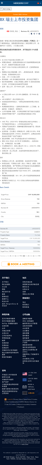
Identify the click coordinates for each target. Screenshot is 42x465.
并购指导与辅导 (8, 380)
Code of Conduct (11, 404)
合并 (3, 328)
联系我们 (26, 305)
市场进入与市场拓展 (9, 375)
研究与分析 (6, 377)
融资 (3, 340)
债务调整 (26, 333)
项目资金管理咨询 (29, 347)
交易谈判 (5, 348)
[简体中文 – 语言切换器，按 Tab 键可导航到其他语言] (36, 3)
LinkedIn (10, 399)
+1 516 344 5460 (32, 374)
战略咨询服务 (27, 319)
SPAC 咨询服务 (28, 321)
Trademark (21, 407)
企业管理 (26, 328)
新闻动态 (5, 297)
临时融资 (26, 338)
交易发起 (5, 345)
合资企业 (5, 333)
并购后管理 (6, 331)
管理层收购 (6, 338)
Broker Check (25, 444)
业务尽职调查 (27, 326)
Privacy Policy (18, 399)
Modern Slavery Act (31, 402)
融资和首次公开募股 (30, 323)
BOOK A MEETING (22, 264)
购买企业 (26, 287)
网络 (3, 289)
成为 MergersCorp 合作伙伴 (10, 305)
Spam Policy (27, 399)
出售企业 (26, 289)
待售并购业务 (27, 282)
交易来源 (5, 343)
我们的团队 (6, 284)
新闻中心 (5, 299)
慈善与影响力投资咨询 (10, 389)
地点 (24, 302)
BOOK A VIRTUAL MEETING (31, 386)
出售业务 (31, 393)
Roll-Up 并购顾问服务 (10, 323)
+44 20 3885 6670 (32, 380)
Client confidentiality (11, 402)
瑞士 (16, 31)
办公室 (4, 287)
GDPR (21, 402)
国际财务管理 (27, 345)
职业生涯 (5, 301)
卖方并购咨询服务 (8, 319)
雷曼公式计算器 (28, 294)
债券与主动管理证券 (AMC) (30, 351)
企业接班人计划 (28, 359)
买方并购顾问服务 (8, 321)
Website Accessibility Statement (26, 404)
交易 (24, 292)
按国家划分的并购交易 (31, 284)
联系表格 (26, 307)
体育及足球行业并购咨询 (31, 362)
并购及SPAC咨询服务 (10, 350)
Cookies (35, 399)
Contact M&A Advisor (20, 14)
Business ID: (25, 31)
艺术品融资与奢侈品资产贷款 (31, 341)
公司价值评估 (7, 336)
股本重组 (26, 336)
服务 (3, 294)
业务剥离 (5, 326)
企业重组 (26, 331)
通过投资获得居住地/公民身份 (10, 392)
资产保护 (5, 382)
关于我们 (5, 282)
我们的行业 (6, 292)
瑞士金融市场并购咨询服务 (10, 354)
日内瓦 (12, 31)
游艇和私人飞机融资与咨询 (31, 355)
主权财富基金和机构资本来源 (10, 385)
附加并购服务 (7, 357)
